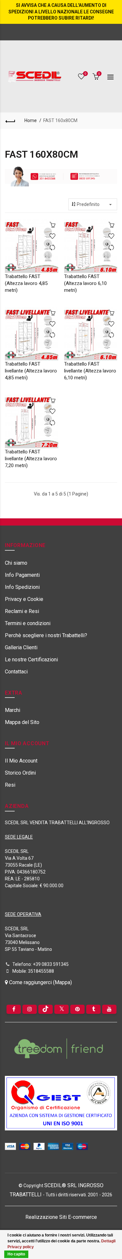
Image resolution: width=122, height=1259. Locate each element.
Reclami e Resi (22, 611)
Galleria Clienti (21, 647)
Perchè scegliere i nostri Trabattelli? (46, 635)
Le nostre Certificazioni (31, 659)
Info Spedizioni (22, 587)
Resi (10, 785)
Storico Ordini (20, 773)
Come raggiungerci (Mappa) (40, 982)
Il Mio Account (21, 761)
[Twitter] (61, 1009)
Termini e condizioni (27, 623)
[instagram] (29, 1009)
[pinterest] (77, 1009)
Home (30, 120)
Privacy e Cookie (24, 599)
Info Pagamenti (22, 575)
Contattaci (16, 672)
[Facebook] (14, 1009)
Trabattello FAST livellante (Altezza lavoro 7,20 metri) (31, 458)
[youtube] (109, 1009)
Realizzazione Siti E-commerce (61, 1217)
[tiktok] (45, 1009)
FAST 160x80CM (60, 120)
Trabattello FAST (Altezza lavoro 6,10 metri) (85, 283)
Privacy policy (20, 1247)
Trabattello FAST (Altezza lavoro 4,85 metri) (26, 283)
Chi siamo (16, 563)
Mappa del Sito (22, 722)
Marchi (12, 710)
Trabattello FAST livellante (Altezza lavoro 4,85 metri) (31, 371)
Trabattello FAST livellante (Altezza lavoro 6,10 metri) (90, 371)
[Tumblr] (93, 1009)
